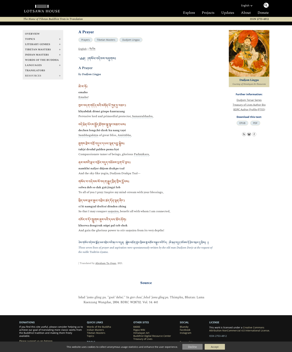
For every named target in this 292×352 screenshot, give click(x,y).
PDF (255, 123)
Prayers (85, 39)
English (82, 48)
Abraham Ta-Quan (105, 263)
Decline (192, 346)
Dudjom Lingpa (131, 39)
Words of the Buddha (42, 60)
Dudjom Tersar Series (249, 100)
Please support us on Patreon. (36, 341)
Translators (35, 70)
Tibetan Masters (106, 39)
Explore (189, 13)
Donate (263, 13)
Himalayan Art (141, 332)
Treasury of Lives (142, 339)
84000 (136, 326)
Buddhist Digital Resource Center (152, 335)
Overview (32, 34)
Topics (90, 335)
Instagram (185, 332)
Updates (227, 13)
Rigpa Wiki (139, 329)
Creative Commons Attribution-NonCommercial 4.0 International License (239, 329)
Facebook (185, 329)
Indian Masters (95, 329)
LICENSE (214, 322)
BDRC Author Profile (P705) (249, 109)
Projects (208, 13)
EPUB (242, 123)
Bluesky (184, 326)
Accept (214, 346)
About (246, 13)
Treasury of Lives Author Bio (249, 104)
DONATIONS (27, 322)
